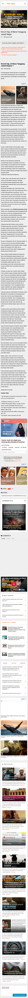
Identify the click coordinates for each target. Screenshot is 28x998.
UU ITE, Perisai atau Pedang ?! (9, 55)
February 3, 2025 (17, 460)
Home (2, 29)
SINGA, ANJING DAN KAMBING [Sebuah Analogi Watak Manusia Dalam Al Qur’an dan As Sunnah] (14, 884)
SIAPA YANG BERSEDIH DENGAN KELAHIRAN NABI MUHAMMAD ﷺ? (13, 950)
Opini (5, 29)
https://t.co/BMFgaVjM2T (16, 459)
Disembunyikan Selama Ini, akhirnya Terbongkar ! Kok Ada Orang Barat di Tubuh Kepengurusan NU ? (16, 638)
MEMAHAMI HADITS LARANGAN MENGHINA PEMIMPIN (11, 863)
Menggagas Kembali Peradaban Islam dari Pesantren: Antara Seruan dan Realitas (16, 646)
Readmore (22, 785)
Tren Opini (10, 4)
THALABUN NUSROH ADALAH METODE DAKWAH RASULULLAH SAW (13, 906)
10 (4, 968)
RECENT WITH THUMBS (9, 622)
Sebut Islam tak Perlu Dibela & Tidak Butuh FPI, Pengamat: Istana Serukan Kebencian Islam (13, 48)
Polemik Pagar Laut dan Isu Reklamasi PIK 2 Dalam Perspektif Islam (13, 513)
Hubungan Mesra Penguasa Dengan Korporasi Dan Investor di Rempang (13, 841)
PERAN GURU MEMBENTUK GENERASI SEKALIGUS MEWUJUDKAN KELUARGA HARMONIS (16, 655)
